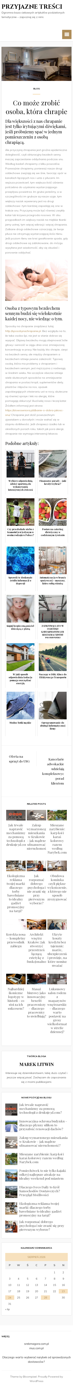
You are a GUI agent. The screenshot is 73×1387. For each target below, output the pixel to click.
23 (63, 1291)
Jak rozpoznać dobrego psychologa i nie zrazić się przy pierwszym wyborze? (36, 889)
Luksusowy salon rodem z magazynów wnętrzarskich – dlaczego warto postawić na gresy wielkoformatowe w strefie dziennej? (60, 1010)
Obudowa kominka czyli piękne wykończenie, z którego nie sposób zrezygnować (57, 887)
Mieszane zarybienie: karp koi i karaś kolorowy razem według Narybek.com (57, 838)
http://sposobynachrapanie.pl (23, 331)
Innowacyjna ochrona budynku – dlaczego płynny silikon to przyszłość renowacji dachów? (43, 1125)
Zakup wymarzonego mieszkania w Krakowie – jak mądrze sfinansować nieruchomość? (38, 836)
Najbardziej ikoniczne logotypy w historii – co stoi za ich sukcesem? (15, 998)
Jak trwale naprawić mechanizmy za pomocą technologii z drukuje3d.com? (17, 835)
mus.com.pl (36, 1348)
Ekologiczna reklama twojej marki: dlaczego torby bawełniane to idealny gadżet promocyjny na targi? (16, 893)
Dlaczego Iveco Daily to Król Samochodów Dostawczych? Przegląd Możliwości (39, 1191)
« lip (7, 1309)
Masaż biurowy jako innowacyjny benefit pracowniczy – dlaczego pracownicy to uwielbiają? (36, 1002)
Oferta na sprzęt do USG (19, 758)
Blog (36, 88)
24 (9, 1297)
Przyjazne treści (31, 7)
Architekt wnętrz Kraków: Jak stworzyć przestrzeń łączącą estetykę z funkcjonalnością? (40, 948)
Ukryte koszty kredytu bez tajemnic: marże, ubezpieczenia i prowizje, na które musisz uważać (57, 949)
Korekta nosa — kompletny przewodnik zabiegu (15, 940)
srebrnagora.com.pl (36, 1344)
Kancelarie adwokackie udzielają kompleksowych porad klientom (53, 771)
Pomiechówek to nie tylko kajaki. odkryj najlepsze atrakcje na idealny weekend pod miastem (42, 1174)
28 (45, 1297)
